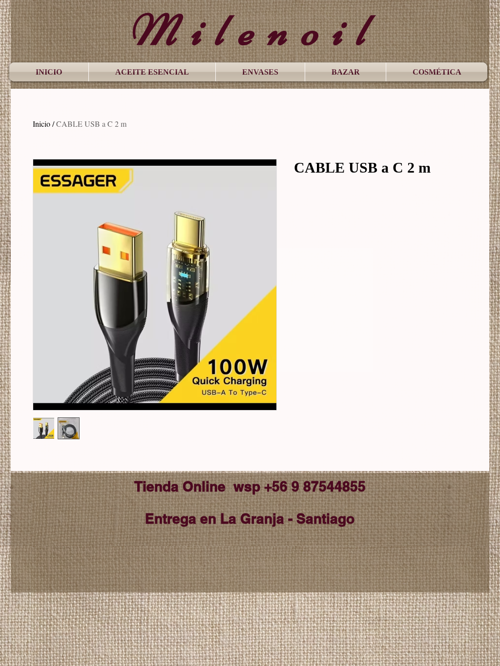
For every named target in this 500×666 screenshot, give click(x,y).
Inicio (41, 123)
